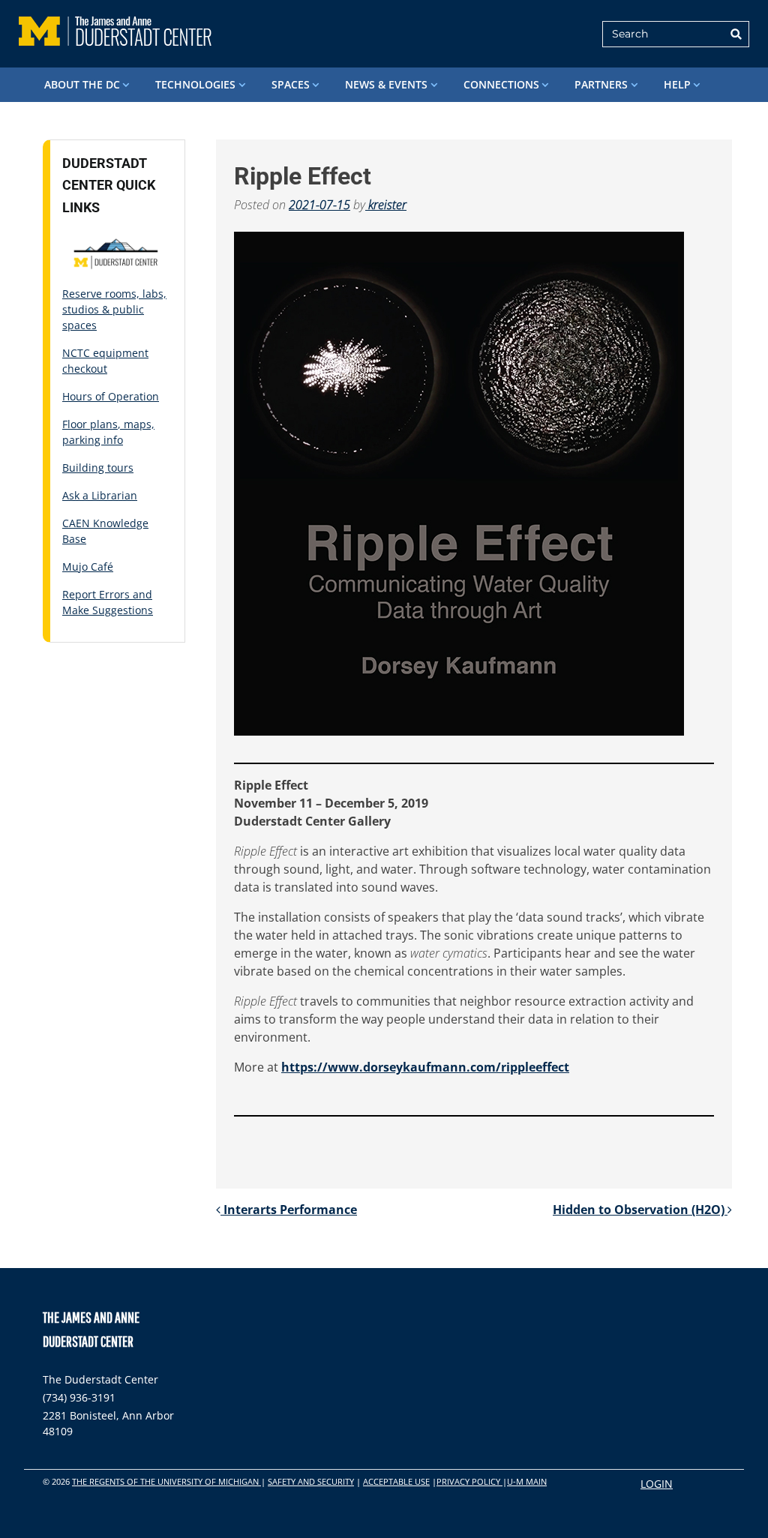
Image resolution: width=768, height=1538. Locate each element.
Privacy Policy (469, 1481)
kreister (385, 204)
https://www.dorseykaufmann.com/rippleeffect (425, 1067)
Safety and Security (311, 1481)
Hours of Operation (110, 396)
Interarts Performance (288, 1209)
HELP (677, 84)
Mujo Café (87, 566)
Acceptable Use (396, 1481)
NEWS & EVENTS (386, 84)
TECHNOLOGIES (195, 84)
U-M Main (527, 1481)
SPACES (291, 84)
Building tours (98, 467)
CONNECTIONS (501, 84)
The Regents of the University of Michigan (166, 1481)
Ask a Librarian (99, 495)
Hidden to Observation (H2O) (640, 1209)
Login (656, 1484)
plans (104, 424)
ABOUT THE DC (82, 84)
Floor (76, 424)
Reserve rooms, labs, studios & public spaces (114, 309)
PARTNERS (601, 84)
